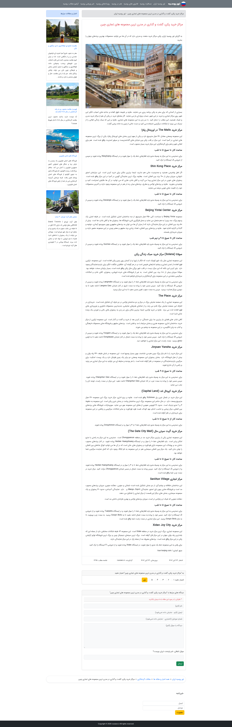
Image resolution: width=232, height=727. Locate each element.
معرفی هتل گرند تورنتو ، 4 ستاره (66, 217)
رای (144, 579)
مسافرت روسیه (146, 3)
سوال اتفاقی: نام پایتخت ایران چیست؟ (168, 651)
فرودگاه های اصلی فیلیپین (68, 156)
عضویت (180, 712)
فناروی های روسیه (131, 3)
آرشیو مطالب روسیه (71, 3)
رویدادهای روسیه (103, 3)
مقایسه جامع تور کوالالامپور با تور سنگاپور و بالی (62, 47)
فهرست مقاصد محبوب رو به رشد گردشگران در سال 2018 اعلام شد (66, 110)
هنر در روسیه (117, 3)
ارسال (180, 663)
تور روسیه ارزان (159, 3)
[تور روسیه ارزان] (177, 4)
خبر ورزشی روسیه (87, 3)
